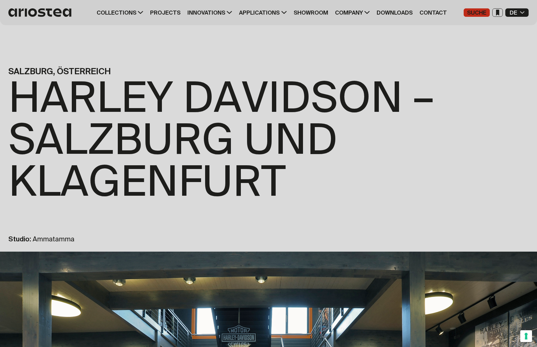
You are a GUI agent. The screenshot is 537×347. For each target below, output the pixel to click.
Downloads (395, 13)
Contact (433, 13)
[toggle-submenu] (139, 12)
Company (349, 13)
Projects (165, 13)
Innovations (206, 13)
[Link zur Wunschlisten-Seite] (497, 12)
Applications (259, 13)
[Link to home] (42, 12)
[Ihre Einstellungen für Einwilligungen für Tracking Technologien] (526, 336)
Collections (116, 13)
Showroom (311, 13)
